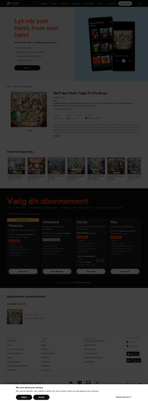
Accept (41, 397)
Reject (24, 397)
